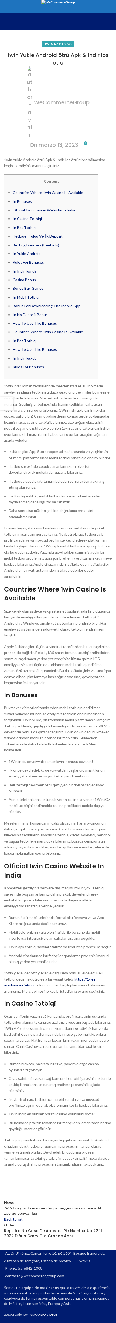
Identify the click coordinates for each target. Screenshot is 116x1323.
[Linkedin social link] (50, 1183)
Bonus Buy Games (28, 288)
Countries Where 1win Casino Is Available (48, 192)
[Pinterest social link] (36, 1183)
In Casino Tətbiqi (27, 218)
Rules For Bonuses (28, 262)
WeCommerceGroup (62, 102)
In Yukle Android (26, 253)
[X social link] (23, 1183)
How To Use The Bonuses (35, 323)
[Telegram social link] (63, 1183)
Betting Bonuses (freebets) (36, 245)
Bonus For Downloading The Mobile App (46, 305)
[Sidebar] (6, 403)
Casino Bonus (24, 279)
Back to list (13, 1219)
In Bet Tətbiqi (24, 227)
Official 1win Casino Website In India (44, 210)
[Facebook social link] (9, 1183)
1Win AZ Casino (58, 44)
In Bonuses (22, 201)
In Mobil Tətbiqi (26, 297)
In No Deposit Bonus (30, 314)
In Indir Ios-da (24, 271)
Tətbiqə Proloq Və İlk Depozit (38, 236)
